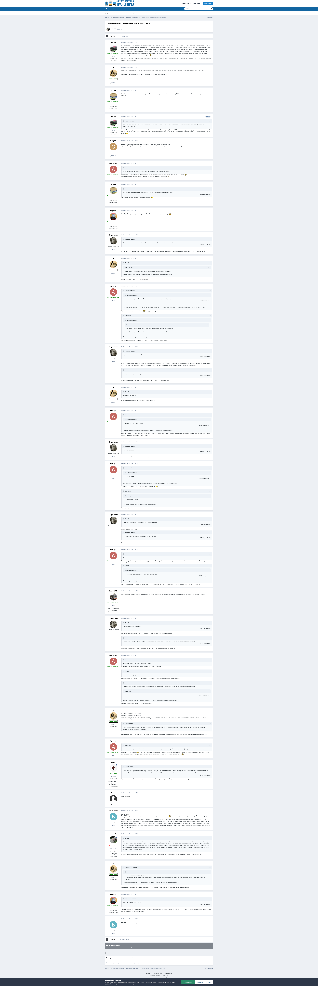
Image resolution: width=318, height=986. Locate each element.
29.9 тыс (114, 848)
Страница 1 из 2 (124, 36)
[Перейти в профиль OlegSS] (113, 146)
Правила (122, 13)
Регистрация (208, 3)
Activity (115, 8)
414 (114, 249)
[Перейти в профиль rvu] (113, 73)
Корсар (113, 210)
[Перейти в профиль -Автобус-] (113, 169)
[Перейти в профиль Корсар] (113, 216)
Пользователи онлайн (144, 13)
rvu (113, 67)
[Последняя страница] (117, 36)
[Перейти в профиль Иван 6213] (113, 596)
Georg (113, 762)
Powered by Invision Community (159, 977)
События (115, 13)
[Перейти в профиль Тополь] (108, 29)
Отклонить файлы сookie (204, 982)
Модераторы (131, 13)
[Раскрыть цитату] (123, 121)
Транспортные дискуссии (128, 30)
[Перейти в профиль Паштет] (113, 96)
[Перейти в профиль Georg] (113, 768)
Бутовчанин (113, 811)
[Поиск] (211, 8)
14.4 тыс (114, 105)
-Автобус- (113, 163)
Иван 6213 (113, 591)
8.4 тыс (114, 776)
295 (114, 178)
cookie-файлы (117, 982)
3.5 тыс (114, 225)
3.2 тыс (114, 155)
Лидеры (155, 13)
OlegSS (113, 141)
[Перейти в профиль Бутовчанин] (113, 816)
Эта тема (205, 8)
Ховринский (113, 235)
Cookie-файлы (168, 973)
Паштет (113, 90)
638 (114, 825)
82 (114, 57)
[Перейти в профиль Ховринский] (113, 241)
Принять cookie (188, 982)
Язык (147, 973)
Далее (113, 36)
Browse (108, 8)
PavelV (113, 834)
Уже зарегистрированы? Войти (191, 3)
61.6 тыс (114, 82)
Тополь (117, 28)
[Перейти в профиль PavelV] (113, 839)
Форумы (107, 13)
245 (114, 605)
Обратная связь (157, 973)
